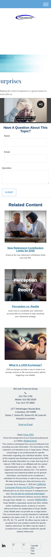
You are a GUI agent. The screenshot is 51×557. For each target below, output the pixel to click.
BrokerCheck (30, 441)
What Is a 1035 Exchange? (25, 365)
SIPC (44, 500)
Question (6, 168)
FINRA (38, 500)
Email (7, 152)
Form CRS (28, 435)
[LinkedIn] (4, 545)
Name (7, 136)
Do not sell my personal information (28, 494)
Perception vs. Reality (25, 306)
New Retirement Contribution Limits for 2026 (25, 249)
